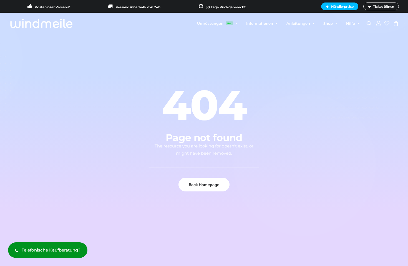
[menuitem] (340, 6)
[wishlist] (386, 23)
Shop (328, 23)
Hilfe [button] (350, 23)
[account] (378, 23)
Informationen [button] (259, 23)
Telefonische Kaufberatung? (51, 250)
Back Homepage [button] (204, 184)
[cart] (395, 23)
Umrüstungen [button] (214, 23)
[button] (370, 23)
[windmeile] (41, 23)
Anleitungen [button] (298, 23)
